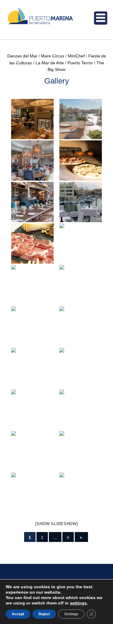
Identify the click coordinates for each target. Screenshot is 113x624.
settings (78, 603)
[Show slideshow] (56, 524)
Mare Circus (52, 56)
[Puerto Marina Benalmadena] (49, 19)
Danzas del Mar (22, 56)
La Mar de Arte (50, 62)
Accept (18, 614)
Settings (71, 614)
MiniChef (76, 56)
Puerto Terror (80, 62)
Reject (44, 614)
